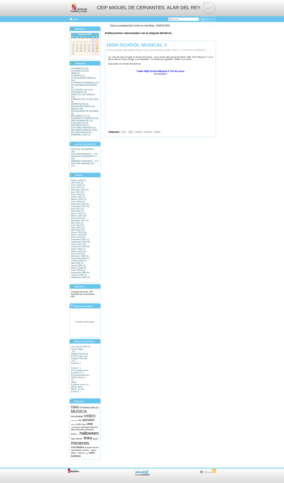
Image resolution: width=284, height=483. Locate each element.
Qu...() (79, 352)
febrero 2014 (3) (78, 199)
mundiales (77, 447)
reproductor (76, 450)
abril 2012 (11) (78, 230)
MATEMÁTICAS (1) (80, 125)
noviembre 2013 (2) (80, 206)
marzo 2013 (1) (78, 213)
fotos (78, 434)
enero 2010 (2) (78, 253)
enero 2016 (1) (78, 185)
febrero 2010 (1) (78, 251)
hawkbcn (162, 74)
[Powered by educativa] (73, 471)
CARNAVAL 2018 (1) (80, 135)
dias (73, 429)
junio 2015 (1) (77, 187)
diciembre (80, 429)
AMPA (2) (75, 73)
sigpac (93, 450)
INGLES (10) (77, 108)
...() (76, 366)
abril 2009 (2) (77, 263)
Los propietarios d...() (80, 371)
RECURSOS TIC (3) (80, 116)
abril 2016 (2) (77, 182)
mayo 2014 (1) (78, 194)
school (138, 132)
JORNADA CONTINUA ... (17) (85, 161)
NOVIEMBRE (77, 416)
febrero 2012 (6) (78, 234)
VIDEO (89, 416)
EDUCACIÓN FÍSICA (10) (83, 106)
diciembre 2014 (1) (80, 189)
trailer (157, 132)
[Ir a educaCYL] (142, 475)
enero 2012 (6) (78, 237)
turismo (76, 456)
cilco (84, 424)
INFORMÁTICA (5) (79, 68)
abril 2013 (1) (77, 211)
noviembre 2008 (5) (80, 272)
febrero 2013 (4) (78, 216)
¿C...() (73, 380)
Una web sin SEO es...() (81, 347)
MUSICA (79, 411)
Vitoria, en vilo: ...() (79, 390)
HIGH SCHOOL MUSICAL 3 (137, 45)
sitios (73, 453)
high (131, 132)
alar (80, 420)
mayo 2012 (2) (78, 227)
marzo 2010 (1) (78, 249)
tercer (81, 453)
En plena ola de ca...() (80, 385)
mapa (95, 438)
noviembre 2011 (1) (80, 239)
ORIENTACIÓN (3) (79, 104)
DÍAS (75, 407)
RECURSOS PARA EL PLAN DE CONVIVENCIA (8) (84, 131)
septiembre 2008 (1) (80, 277)
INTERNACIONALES (89, 407)
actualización (74, 420)
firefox (74, 434)
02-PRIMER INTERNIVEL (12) (85, 82)
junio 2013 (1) (77, 208)
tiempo (86, 453)
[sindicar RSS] (214, 471)
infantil (79, 438)
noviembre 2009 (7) (80, 258)
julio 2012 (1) (77, 223)
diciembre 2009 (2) (80, 256)
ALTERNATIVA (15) (80, 71)
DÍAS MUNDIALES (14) (82, 120)
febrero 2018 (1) (78, 180)
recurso (95, 447)
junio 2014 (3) (77, 192)
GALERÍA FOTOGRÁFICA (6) (85, 118)
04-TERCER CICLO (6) (82, 90)
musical (148, 132)
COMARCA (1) (78, 75)
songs (77, 453)
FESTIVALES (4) (79, 92)
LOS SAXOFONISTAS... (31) (84, 154)
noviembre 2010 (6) (80, 246)
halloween (89, 433)
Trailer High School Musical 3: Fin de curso (160, 71)
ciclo (78, 424)
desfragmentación (89, 427)
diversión (89, 429)
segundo (89, 450)
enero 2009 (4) (78, 270)
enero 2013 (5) (78, 218)
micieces (80, 442)
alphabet (88, 420)
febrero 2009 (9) (78, 268)
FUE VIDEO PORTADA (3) (83, 127)
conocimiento (75, 427)
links (88, 438)
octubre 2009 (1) (79, 260)
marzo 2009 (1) (78, 265)
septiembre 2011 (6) (80, 242)
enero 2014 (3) (78, 201)
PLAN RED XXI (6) (79, 123)
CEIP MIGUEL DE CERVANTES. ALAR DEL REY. (149, 7)
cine (124, 132)
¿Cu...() (76, 362)
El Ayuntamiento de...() (81, 376)
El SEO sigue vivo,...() (80, 357)
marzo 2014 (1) (78, 197)
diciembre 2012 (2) (80, 220)
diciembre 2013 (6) (80, 204)
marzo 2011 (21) (79, 244)
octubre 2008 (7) (79, 275)
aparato (73, 424)
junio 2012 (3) (77, 225)
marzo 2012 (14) (79, 232)
